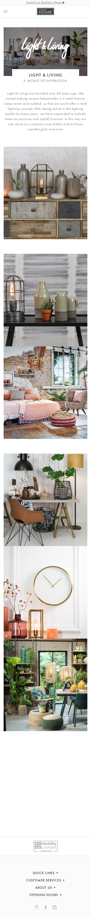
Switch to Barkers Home (44, 2)
